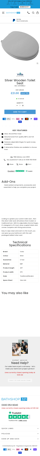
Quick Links (7, 428)
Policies (6, 434)
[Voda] (20, 77)
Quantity (20, 103)
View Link (23, 280)
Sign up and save (10, 439)
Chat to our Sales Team (20, 380)
